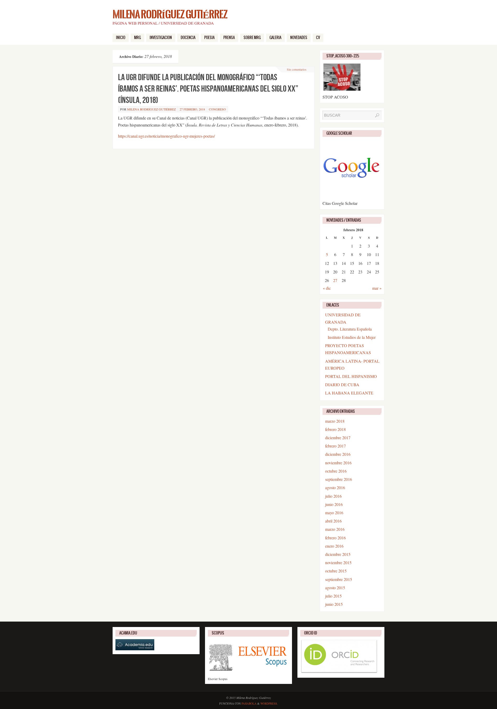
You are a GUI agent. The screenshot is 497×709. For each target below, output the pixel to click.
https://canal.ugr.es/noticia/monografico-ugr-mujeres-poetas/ (166, 136)
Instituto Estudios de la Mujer (352, 337)
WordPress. (269, 703)
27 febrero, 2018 (192, 109)
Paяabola (249, 703)
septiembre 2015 (338, 579)
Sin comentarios (296, 69)
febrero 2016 (335, 537)
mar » (377, 288)
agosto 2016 (335, 487)
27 (335, 280)
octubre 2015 (336, 570)
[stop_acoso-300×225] (342, 90)
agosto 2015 (335, 587)
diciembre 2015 (337, 554)
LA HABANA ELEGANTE (349, 392)
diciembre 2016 (337, 454)
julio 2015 (333, 596)
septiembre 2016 (338, 479)
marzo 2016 (335, 529)
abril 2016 (333, 521)
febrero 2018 (335, 429)
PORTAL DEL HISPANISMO (351, 376)
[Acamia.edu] (134, 649)
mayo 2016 (334, 512)
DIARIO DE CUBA (342, 384)
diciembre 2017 (337, 437)
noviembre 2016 (338, 462)
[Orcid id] (339, 672)
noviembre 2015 (338, 562)
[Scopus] (248, 674)
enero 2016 (334, 546)
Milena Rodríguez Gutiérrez (170, 14)
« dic (327, 288)
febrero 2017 (335, 446)
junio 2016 (334, 504)
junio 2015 (334, 604)
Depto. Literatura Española (350, 329)
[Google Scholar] (352, 196)
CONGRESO (217, 109)
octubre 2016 (336, 471)
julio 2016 (333, 496)
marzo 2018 (335, 421)
